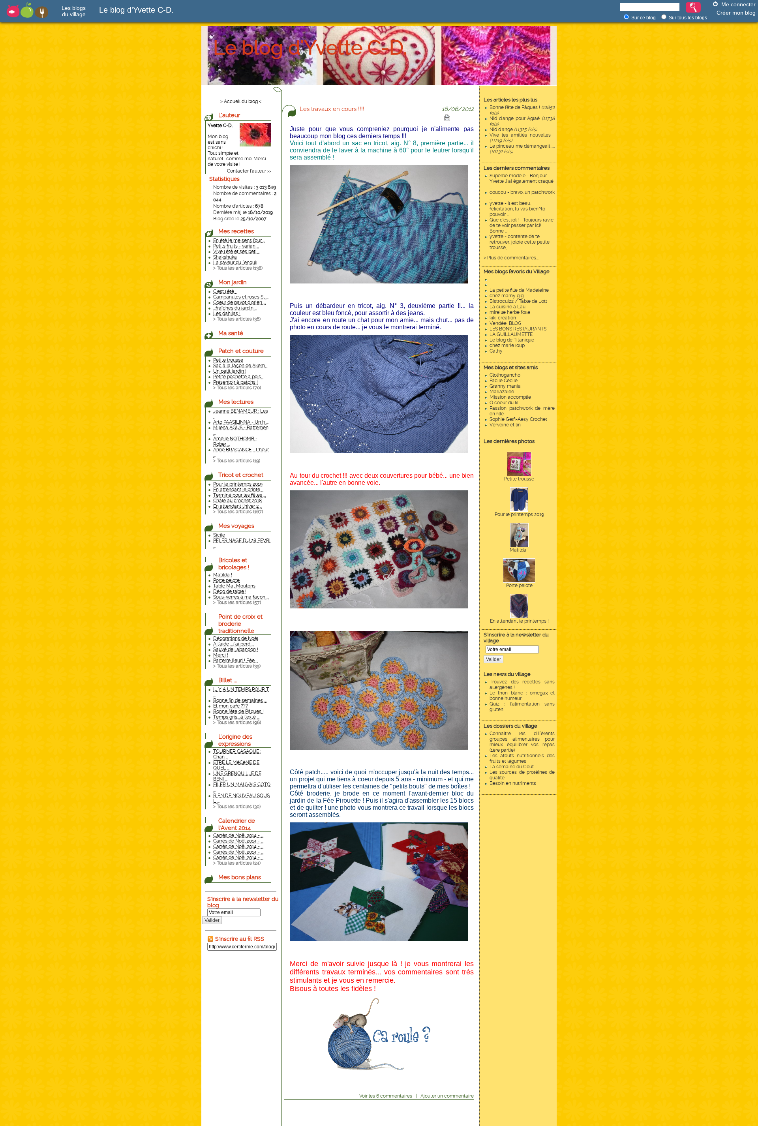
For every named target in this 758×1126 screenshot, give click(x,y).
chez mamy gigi (507, 295)
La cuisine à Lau (507, 307)
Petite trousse (519, 479)
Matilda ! (519, 550)
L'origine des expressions (235, 740)
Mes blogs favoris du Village (517, 271)
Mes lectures (235, 401)
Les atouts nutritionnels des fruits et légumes (522, 758)
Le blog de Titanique (512, 340)
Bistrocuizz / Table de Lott (518, 301)
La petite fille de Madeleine (519, 290)
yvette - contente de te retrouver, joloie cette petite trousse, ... (520, 242)
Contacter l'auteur (246, 171)
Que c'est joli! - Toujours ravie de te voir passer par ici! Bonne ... (521, 225)
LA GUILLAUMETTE (511, 334)
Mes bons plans (239, 877)
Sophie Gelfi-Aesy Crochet (518, 419)
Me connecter (738, 4)
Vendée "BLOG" (506, 323)
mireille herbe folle (510, 312)
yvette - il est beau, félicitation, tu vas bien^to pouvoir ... (517, 209)
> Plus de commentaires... (511, 258)
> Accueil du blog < (240, 101)
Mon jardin (232, 282)
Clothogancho (505, 375)
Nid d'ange (513, 129)
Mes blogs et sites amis (511, 367)
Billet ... (227, 680)
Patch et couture (241, 351)
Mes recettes (236, 231)
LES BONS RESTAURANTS (518, 329)
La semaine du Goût (512, 766)
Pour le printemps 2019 (519, 514)
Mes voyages (236, 525)
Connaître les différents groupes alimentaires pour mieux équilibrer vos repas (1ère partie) (522, 742)
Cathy (496, 351)
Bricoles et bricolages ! (234, 564)
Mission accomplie (510, 397)
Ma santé (230, 333)
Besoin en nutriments (513, 783)
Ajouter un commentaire (447, 1096)
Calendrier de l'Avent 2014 (236, 824)
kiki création (503, 318)
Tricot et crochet (240, 475)
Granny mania (505, 386)
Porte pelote (519, 585)
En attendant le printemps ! (519, 621)
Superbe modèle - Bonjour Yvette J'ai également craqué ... (521, 181)
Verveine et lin (505, 425)
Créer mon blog (736, 12)
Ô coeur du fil (504, 402)
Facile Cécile (504, 380)
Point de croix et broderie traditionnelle (240, 623)
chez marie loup (507, 345)
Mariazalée (502, 391)
